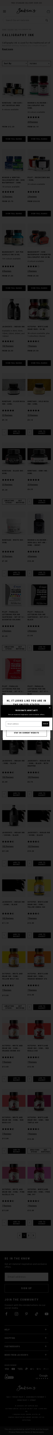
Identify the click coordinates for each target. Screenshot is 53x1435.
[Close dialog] (50, 707)
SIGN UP (45, 724)
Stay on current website (26, 733)
